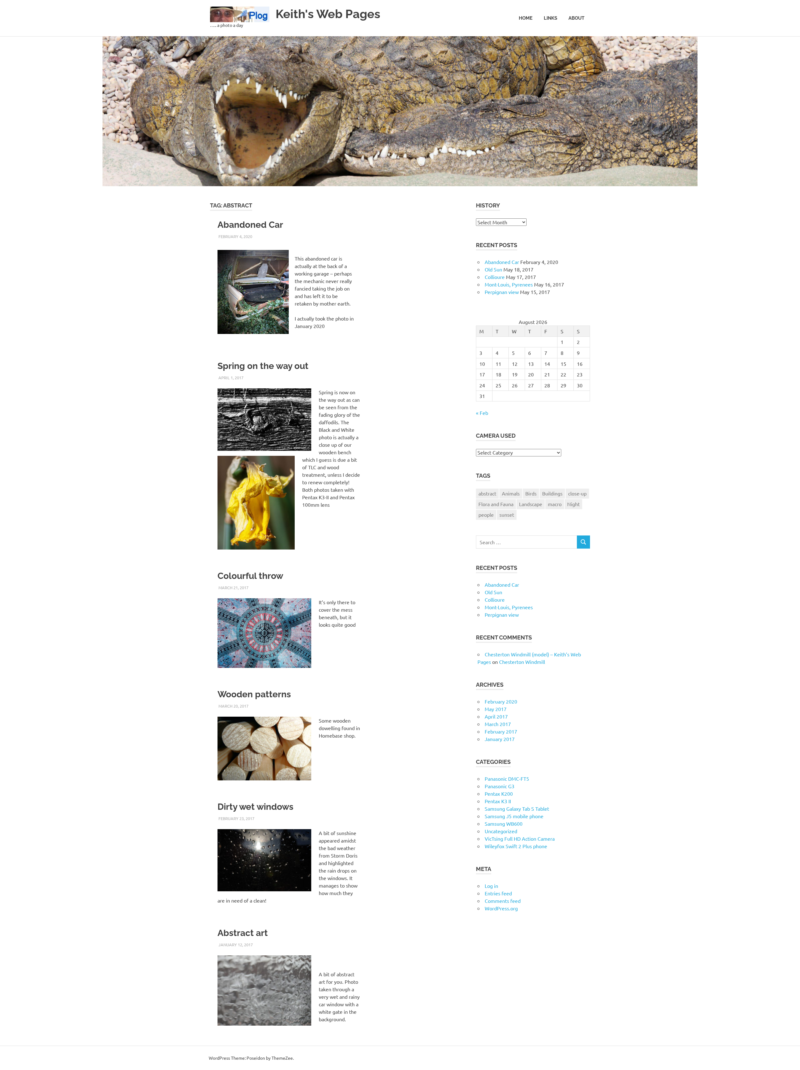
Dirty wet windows (255, 807)
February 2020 (501, 701)
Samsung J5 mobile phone (514, 816)
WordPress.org (501, 908)
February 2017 (501, 731)
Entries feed (498, 893)
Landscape (530, 504)
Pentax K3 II (498, 801)
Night (573, 504)
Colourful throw (250, 576)
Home (525, 18)
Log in (491, 886)
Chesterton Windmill (522, 662)
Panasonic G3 (499, 786)
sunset (506, 514)
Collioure (495, 277)
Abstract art (243, 933)
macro (555, 504)
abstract (487, 493)
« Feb (482, 413)
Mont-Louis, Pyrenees (509, 284)
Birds (531, 493)
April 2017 (496, 716)
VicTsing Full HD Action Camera (520, 838)
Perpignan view (502, 292)
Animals (511, 493)
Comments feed (503, 901)
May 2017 (496, 709)
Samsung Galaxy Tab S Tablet (517, 808)
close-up (577, 493)
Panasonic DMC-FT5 (507, 778)
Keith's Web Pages (328, 14)
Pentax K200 (499, 793)
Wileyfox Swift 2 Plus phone (516, 846)
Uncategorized (501, 831)
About (576, 18)
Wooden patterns (254, 694)
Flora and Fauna (495, 504)
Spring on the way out (263, 366)
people (486, 514)
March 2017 (498, 724)
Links (550, 18)
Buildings (552, 493)
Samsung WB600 (503, 823)
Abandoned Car (250, 225)
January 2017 (500, 739)
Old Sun (493, 269)
